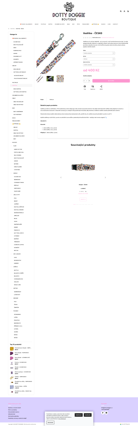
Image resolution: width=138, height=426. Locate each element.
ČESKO (16, 304)
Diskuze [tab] (52, 99)
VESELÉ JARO (17, 285)
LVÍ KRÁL (16, 329)
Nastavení (50, 422)
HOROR (15, 53)
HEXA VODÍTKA (17, 89)
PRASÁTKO (17, 320)
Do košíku (112, 81)
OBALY (14, 98)
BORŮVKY (16, 239)
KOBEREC (16, 263)
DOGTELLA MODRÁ (19, 210)
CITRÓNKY (16, 236)
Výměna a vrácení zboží (14, 408)
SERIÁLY (15, 173)
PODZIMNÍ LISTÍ (17, 56)
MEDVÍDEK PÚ (17, 323)
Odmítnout (79, 415)
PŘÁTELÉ (16, 185)
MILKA (15, 218)
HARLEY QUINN (18, 167)
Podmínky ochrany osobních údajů (17, 418)
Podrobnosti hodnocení (107, 37)
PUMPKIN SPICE (17, 50)
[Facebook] (103, 412)
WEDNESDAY (17, 179)
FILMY (14, 146)
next (105, 177)
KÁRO (14, 47)
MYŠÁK (16, 337)
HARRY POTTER (18, 149)
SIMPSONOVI (17, 188)
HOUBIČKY (16, 59)
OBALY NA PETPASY (18, 104)
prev (61, 177)
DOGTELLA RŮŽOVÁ (19, 207)
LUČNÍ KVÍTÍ (17, 294)
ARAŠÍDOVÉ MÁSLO (19, 213)
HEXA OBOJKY (17, 69)
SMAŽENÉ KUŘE (18, 224)
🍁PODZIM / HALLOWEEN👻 (19, 38)
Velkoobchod (11, 414)
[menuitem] (26, 24)
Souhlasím (87, 415)
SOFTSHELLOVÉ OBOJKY (19, 72)
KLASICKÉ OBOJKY (18, 75)
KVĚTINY (15, 288)
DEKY (13, 108)
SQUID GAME (17, 191)
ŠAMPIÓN (16, 307)
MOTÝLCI (16, 270)
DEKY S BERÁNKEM (18, 111)
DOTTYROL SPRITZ (19, 233)
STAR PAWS (17, 170)
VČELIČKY (16, 282)
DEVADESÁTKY (17, 260)
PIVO (15, 198)
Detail (82, 199)
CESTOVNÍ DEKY (17, 114)
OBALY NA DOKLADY (18, 102)
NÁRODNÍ (15, 298)
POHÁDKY (15, 311)
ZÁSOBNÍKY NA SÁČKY (17, 95)
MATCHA (16, 250)
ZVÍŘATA (15, 267)
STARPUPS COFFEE (19, 244)
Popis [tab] (42, 99)
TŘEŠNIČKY (17, 242)
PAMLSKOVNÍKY (16, 121)
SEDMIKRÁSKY (17, 292)
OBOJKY (14, 65)
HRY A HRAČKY (17, 254)
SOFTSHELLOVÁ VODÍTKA (19, 92)
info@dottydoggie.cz (107, 408)
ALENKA (16, 332)
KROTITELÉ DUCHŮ (18, 45)
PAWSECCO (17, 230)
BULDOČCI (16, 276)
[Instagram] (106, 412)
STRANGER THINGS (19, 182)
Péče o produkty (12, 410)
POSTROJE (15, 82)
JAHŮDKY (16, 204)
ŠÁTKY (14, 118)
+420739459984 (105, 409)
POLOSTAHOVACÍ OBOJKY (20, 78)
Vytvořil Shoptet (126, 424)
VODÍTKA (14, 85)
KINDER (16, 227)
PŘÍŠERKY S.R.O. (18, 326)
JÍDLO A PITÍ (16, 194)
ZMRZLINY (16, 215)
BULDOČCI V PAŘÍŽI (19, 273)
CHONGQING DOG (18, 279)
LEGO (15, 257)
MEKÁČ (16, 201)
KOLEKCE (14, 142)
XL (86, 191)
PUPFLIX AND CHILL (19, 152)
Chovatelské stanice (13, 412)
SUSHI (15, 221)
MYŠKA (16, 335)
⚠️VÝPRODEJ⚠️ (16, 124)
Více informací (62, 419)
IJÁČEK (16, 317)
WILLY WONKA (17, 155)
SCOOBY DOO (16, 42)
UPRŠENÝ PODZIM (18, 62)
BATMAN (16, 164)
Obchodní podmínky (13, 416)
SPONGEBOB (17, 314)
